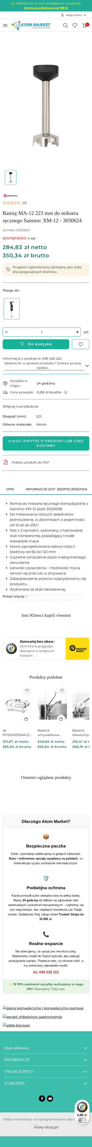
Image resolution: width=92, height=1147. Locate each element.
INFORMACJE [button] (17, 1059)
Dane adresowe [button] (16, 1048)
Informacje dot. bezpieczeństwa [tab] (56, 489)
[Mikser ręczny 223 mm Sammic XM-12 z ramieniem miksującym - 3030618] (11, 308)
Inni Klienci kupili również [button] (46, 615)
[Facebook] (42, 1098)
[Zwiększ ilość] (77, 332)
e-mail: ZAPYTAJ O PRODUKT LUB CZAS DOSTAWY (46, 443)
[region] (12, 308)
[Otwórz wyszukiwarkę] (65, 25)
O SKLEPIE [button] (14, 1083)
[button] (15, 203)
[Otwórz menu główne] (5, 25)
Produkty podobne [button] (46, 677)
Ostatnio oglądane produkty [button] (46, 777)
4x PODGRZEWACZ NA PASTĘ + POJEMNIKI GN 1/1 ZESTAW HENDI (17, 732)
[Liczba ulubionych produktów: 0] (74, 25)
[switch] (82, 1120)
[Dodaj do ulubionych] (80, 344)
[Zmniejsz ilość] (6, 332)
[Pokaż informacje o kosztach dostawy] (65, 392)
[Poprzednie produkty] (11, 705)
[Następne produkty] (81, 705)
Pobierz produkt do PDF (31, 462)
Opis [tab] (10, 489)
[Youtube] (50, 1098)
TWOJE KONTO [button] (18, 1071)
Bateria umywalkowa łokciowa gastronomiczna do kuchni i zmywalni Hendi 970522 (51, 732)
